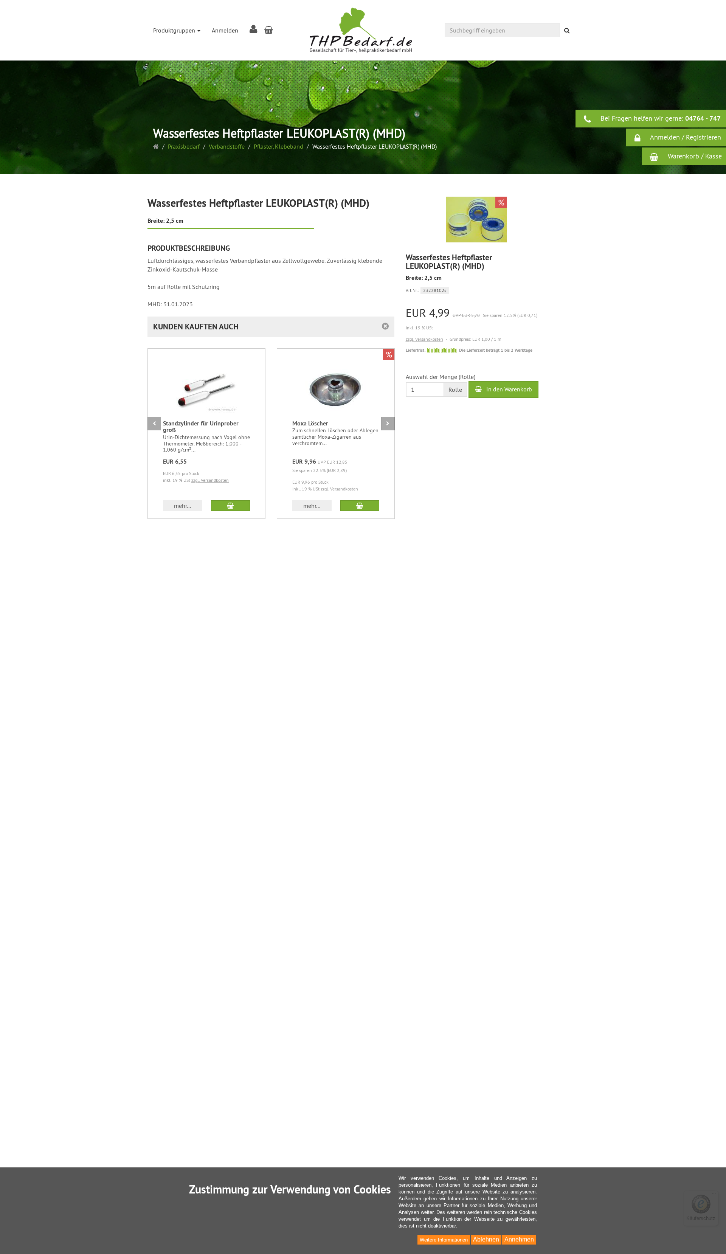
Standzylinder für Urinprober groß (201, 426)
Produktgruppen (175, 30)
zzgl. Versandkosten (424, 338)
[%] (476, 240)
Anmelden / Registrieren (684, 137)
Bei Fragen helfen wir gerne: (660, 118)
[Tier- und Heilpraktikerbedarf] (361, 30)
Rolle (455, 389)
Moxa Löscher (310, 423)
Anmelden (225, 30)
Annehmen (519, 1239)
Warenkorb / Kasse (694, 156)
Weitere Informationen (444, 1240)
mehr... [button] (182, 505)
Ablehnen (486, 1239)
